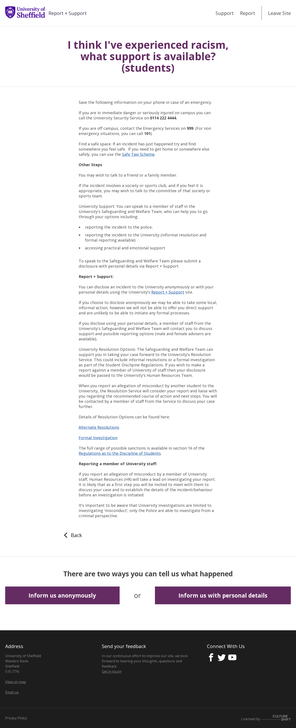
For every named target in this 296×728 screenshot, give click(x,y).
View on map (15, 681)
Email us (12, 692)
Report (247, 13)
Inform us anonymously (62, 595)
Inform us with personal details (223, 595)
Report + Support (68, 13)
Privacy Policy (16, 718)
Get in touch (112, 671)
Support (225, 13)
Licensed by (251, 718)
